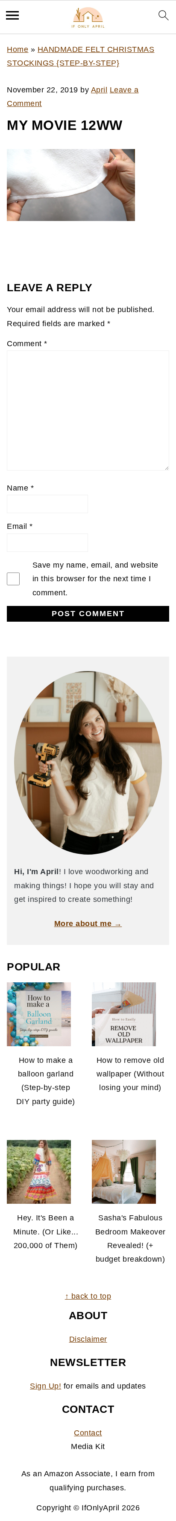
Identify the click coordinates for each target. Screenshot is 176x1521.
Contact (88, 1433)
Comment (27, 343)
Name (20, 488)
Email (20, 526)
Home (17, 49)
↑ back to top (88, 1296)
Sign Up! (45, 1386)
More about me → (88, 923)
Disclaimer (88, 1339)
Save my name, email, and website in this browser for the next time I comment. (95, 579)
